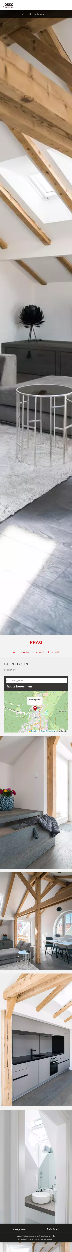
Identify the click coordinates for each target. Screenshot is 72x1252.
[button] (35, 709)
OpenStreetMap (48, 730)
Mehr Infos (53, 1229)
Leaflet (34, 730)
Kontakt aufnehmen (36, 14)
